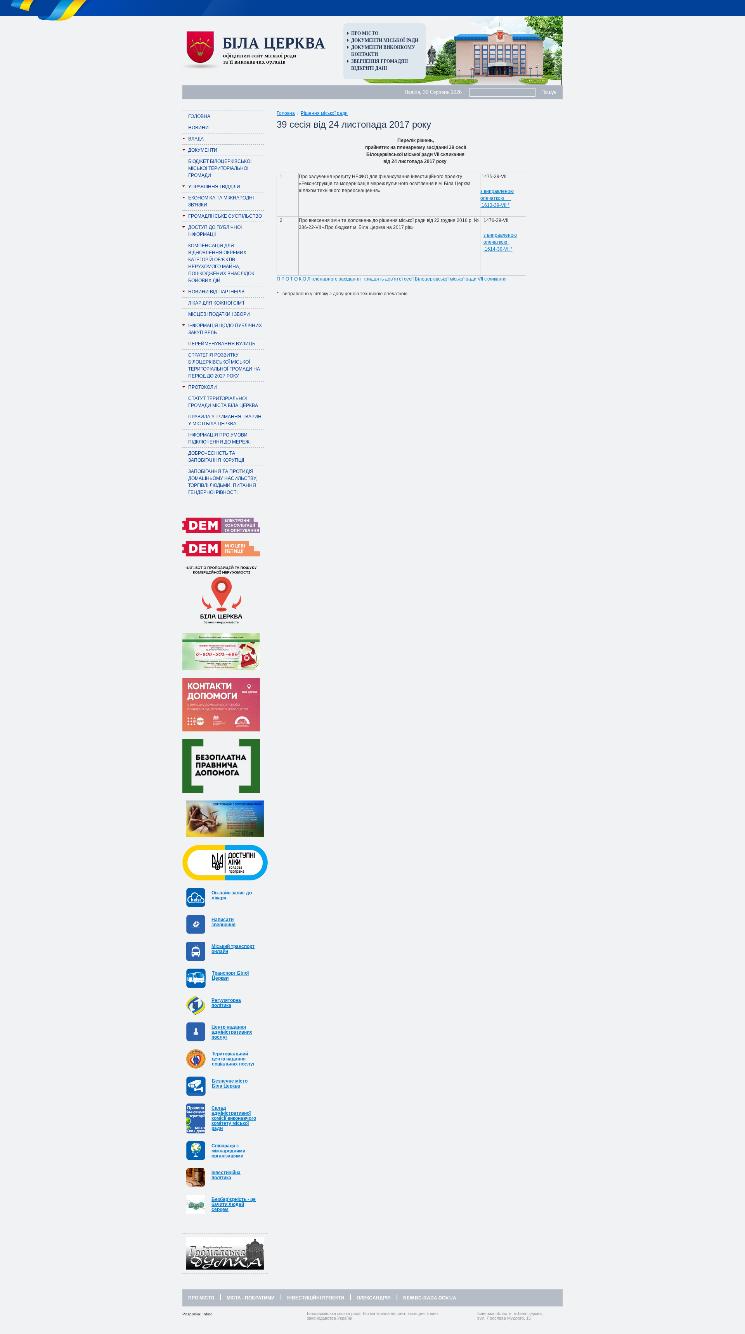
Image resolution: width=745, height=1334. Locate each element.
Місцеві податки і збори (219, 314)
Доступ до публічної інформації (215, 231)
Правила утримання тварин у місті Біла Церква (225, 420)
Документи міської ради (384, 40)
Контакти (364, 54)
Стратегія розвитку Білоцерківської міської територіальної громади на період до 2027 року (224, 365)
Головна (199, 116)
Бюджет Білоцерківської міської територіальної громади (219, 168)
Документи (202, 150)
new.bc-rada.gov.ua (429, 1298)
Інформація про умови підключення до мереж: (219, 438)
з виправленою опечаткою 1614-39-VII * (500, 242)
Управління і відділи (214, 186)
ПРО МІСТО (201, 1298)
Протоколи (202, 387)
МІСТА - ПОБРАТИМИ (251, 1298)
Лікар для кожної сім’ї (216, 303)
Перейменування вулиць (221, 343)
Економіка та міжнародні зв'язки (221, 201)
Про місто (364, 33)
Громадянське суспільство (225, 216)
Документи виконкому (383, 47)
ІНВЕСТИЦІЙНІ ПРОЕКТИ (315, 1298)
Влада (196, 139)
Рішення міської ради (324, 113)
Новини (198, 127)
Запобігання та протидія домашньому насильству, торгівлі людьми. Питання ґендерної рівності (222, 482)
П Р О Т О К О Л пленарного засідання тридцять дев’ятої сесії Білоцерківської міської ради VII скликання (392, 279)
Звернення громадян (379, 61)
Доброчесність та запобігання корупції (216, 456)
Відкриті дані (369, 68)
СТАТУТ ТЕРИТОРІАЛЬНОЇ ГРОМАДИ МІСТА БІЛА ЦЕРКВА (223, 402)
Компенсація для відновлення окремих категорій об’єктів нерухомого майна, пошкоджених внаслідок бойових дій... (221, 263)
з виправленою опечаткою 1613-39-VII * (497, 198)
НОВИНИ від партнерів (216, 292)
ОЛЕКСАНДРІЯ (374, 1298)
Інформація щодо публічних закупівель (225, 329)
